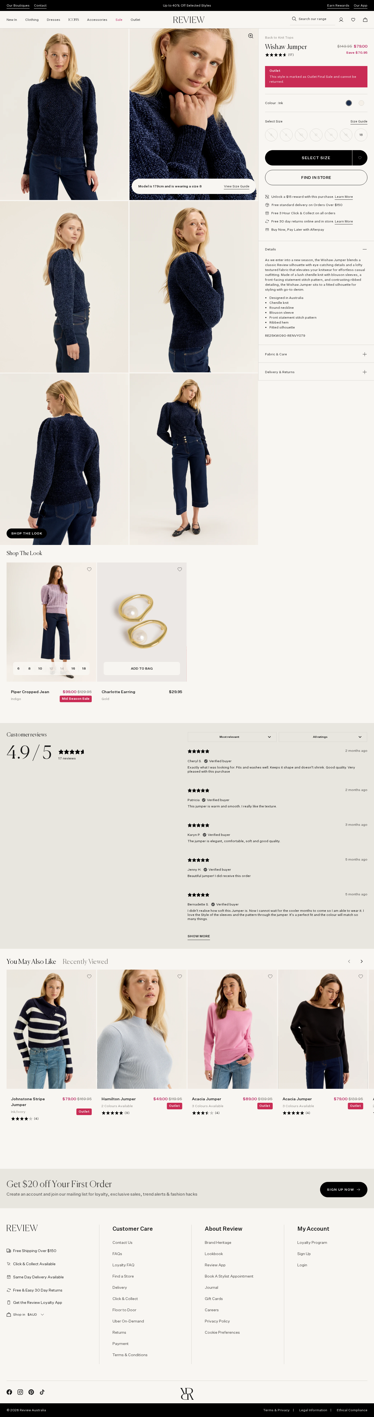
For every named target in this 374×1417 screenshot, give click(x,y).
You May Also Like (31, 962)
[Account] (341, 20)
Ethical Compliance (352, 1410)
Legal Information (313, 1410)
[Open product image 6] (194, 459)
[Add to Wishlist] (360, 157)
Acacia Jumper (206, 1098)
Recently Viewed (85, 962)
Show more (199, 936)
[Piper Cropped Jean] (51, 622)
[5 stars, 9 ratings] (112, 1113)
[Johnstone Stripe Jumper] (51, 1029)
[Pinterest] (31, 1392)
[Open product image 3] (64, 287)
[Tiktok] (42, 1392)
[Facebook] (9, 1392)
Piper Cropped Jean (30, 691)
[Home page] (189, 19)
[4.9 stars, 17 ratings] (276, 55)
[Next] (361, 961)
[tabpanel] (277, 836)
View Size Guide (236, 186)
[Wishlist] (353, 20)
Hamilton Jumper (119, 1098)
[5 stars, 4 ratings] (293, 1113)
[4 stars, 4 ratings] (22, 1118)
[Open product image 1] (64, 114)
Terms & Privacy (276, 1410)
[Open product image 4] (194, 287)
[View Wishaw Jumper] (361, 103)
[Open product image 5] (64, 459)
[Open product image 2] (194, 114)
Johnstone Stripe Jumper (28, 1101)
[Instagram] (20, 1392)
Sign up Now (340, 1189)
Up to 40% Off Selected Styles (187, 5)
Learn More (344, 197)
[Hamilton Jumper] (142, 1029)
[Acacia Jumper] (232, 1029)
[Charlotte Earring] (142, 622)
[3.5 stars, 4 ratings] (203, 1113)
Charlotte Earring (118, 691)
